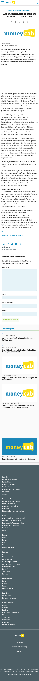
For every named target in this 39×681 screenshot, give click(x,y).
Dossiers (5, 610)
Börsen (4, 545)
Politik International (9, 504)
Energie (4, 605)
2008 (32, 671)
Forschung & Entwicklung (10, 612)
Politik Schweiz (7, 482)
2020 (25, 669)
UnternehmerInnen (8, 625)
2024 (9, 669)
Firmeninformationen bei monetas (12, 235)
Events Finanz (6, 528)
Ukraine (4, 615)
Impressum (19, 642)
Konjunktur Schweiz (8, 484)
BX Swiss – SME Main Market (11, 521)
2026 (1, 669)
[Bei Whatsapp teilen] (19, 21)
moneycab (7, 44)
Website (4, 311)
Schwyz (4, 494)
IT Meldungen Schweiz (9, 562)
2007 (36, 671)
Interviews (5, 593)
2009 (28, 671)
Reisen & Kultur (7, 579)
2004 (17, 674)
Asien (4, 537)
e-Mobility (5, 608)
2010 (24, 671)
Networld (5, 574)
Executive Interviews (9, 598)
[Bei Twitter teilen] (11, 21)
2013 (13, 671)
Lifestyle (5, 583)
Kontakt (19, 651)
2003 (21, 674)
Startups (5, 552)
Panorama (5, 509)
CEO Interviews (7, 595)
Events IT (5, 569)
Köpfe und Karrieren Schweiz (11, 489)
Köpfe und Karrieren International (13, 511)
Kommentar (6, 267)
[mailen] (27, 21)
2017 (36, 669)
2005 (13, 674)
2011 (20, 671)
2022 (17, 669)
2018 (32, 669)
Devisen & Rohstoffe (8, 547)
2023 (13, 669)
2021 (21, 669)
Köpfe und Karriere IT (9, 567)
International (6, 499)
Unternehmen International (11, 501)
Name (4, 294)
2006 (9, 674)
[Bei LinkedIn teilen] (23, 21)
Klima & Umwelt (7, 603)
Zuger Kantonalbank (11, 249)
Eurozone (5, 540)
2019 (29, 669)
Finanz (4, 516)
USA (3, 542)
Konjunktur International (10, 506)
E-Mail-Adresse (7, 302)
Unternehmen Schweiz (9, 479)
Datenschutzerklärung (19, 647)
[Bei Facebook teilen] (15, 21)
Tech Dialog (6, 571)
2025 (5, 669)
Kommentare (6, 622)
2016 (1, 671)
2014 (9, 671)
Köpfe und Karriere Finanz (10, 525)
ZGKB (2, 231)
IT (3, 554)
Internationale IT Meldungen (11, 564)
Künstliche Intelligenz (9, 557)
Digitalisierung (7, 559)
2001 (29, 674)
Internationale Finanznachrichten (13, 523)
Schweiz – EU (6, 617)
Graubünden (6, 492)
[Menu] (3, 2)
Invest (4, 530)
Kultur (4, 581)
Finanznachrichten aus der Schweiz (19, 10)
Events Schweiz (7, 487)
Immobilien (6, 620)
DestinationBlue (7, 588)
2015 (5, 671)
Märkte (4, 535)
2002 (25, 674)
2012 (17, 671)
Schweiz (4, 477)
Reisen (4, 586)
